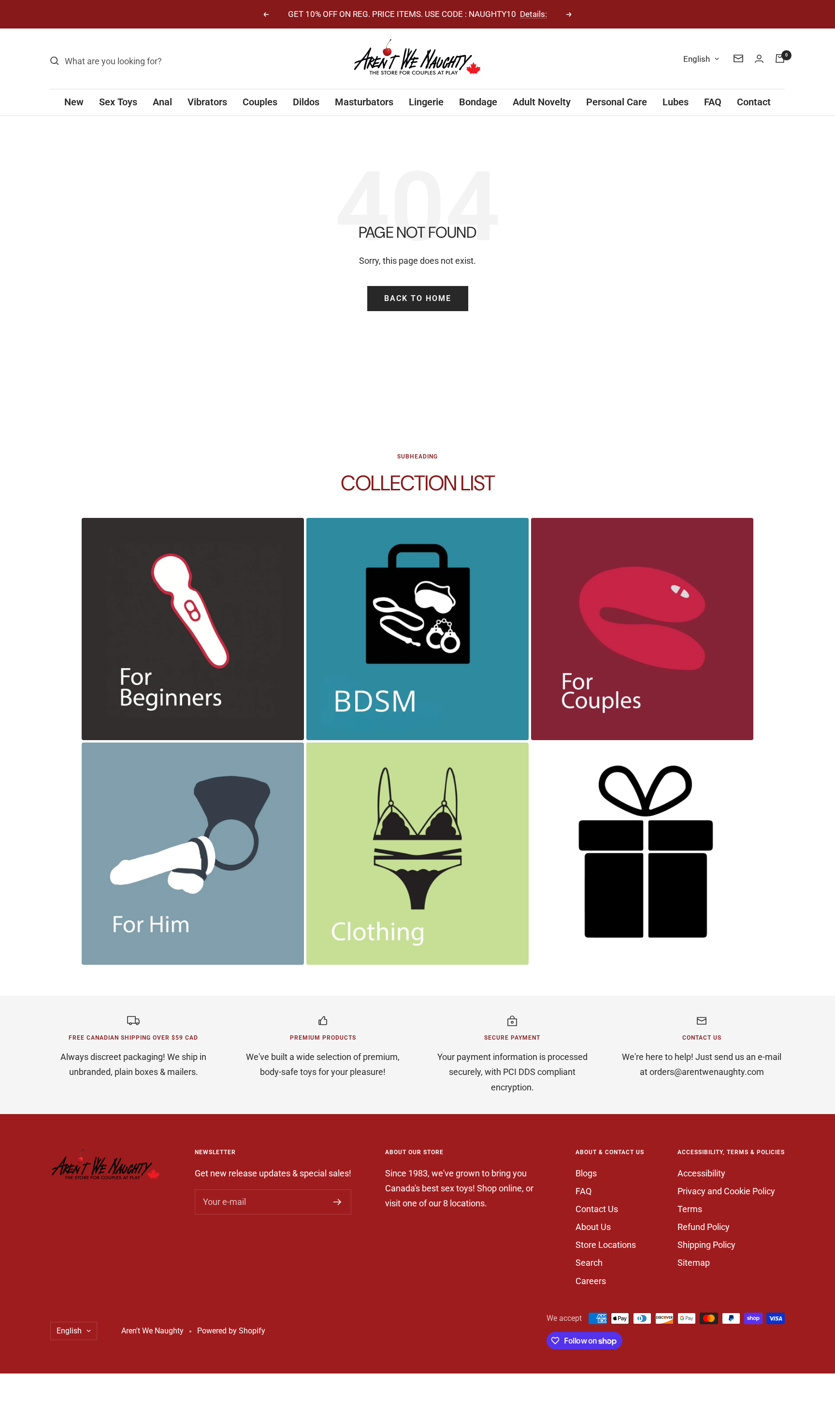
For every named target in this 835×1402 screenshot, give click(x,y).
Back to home (417, 298)
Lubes (675, 102)
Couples (260, 102)
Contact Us (597, 1209)
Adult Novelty (542, 102)
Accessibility (701, 1173)
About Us (593, 1227)
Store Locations (606, 1245)
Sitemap (693, 1263)
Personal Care (616, 102)
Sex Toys (118, 102)
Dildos (306, 102)
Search (589, 1263)
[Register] (337, 1202)
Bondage (478, 102)
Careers (591, 1281)
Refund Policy (703, 1227)
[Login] (759, 59)
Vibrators (207, 102)
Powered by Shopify (231, 1330)
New (74, 102)
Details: (533, 14)
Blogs (586, 1173)
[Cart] (780, 58)
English (696, 59)
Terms (689, 1209)
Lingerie (426, 102)
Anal (162, 102)
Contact (754, 102)
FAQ (712, 102)
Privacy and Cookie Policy (726, 1191)
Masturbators (364, 102)
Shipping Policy (706, 1245)
